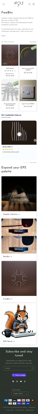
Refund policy (32, 407)
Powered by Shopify (21, 407)
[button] (4, 4)
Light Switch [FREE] (28, 103)
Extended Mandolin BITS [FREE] (10, 104)
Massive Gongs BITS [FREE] (28, 69)
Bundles (6, 257)
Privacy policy (10, 410)
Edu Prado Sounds (11, 407)
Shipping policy (30, 410)
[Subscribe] (32, 368)
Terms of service (19, 410)
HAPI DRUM (10, 68)
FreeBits (6, 299)
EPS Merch (7, 341)
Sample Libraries (10, 214)
